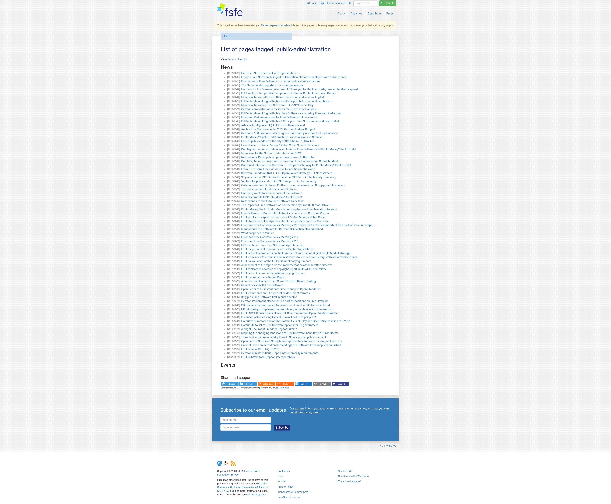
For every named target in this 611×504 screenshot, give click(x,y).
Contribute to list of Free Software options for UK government (279, 325)
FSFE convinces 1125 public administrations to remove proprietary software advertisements (299, 257)
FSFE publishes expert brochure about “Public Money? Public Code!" (284, 217)
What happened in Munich (257, 233)
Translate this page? (349, 481)
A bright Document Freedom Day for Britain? (269, 329)
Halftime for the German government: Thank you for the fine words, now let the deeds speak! (299, 89)
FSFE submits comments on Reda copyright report (273, 273)
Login (313, 3)
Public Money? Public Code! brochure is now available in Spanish (281, 137)
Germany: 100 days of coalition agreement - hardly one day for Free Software (289, 133)
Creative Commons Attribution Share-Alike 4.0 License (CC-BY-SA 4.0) (242, 487)
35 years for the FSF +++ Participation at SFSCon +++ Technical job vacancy (288, 177)
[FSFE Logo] (229, 10)
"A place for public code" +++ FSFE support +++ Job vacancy (278, 181)
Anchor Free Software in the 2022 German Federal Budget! (278, 129)
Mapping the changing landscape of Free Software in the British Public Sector (289, 333)
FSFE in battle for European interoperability (268, 357)
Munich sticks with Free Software (262, 285)
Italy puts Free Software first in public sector (269, 297)
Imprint (282, 481)
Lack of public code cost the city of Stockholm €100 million (278, 141)
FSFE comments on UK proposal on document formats (275, 293)
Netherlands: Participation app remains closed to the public (278, 157)
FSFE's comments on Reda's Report (263, 277)
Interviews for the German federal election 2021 (271, 153)
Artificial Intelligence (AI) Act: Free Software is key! (273, 125)
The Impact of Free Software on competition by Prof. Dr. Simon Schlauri (286, 205)
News (232, 59)
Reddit (286, 384)
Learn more (284, 388)
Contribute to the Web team (353, 476)
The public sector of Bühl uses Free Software (269, 189)
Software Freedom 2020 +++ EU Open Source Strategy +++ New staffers (286, 173)
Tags (227, 36)
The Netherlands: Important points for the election (272, 85)
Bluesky (249, 384)
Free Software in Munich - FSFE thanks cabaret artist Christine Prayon (285, 213)
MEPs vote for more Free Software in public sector (272, 245)
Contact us (284, 471)
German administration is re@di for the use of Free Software (279, 109)
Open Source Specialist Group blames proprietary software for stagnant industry (291, 341)
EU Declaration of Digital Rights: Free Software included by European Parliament (291, 113)
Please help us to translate (275, 25)
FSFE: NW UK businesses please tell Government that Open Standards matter (290, 313)
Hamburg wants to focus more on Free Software (271, 193)
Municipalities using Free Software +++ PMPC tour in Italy (277, 105)
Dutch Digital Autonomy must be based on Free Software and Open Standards (290, 161)
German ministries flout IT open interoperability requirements (279, 353)
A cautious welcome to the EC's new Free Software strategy (278, 281)
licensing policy (257, 494)
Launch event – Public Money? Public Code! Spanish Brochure (280, 145)
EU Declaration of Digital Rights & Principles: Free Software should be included (290, 121)
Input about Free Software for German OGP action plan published (282, 229)
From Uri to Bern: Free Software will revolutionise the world (278, 169)
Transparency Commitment (293, 491)
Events (242, 59)
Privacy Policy (285, 486)
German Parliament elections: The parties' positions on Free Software (285, 301)
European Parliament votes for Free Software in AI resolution (279, 117)
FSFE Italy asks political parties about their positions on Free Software (285, 221)
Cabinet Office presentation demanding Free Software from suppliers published (291, 345)
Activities (356, 13)
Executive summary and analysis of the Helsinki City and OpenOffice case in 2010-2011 (296, 321)
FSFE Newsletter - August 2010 (261, 349)
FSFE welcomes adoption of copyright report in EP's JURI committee (284, 269)
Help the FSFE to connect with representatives (270, 73)
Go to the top (389, 445)
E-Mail (323, 384)
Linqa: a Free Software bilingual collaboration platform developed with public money (294, 77)
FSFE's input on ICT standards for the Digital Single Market (277, 249)
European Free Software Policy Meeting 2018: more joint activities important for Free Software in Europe (306, 225)
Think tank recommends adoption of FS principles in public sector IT (283, 337)
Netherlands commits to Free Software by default (272, 201)
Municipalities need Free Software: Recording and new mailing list (282, 97)
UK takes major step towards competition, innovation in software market (286, 309)
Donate (389, 3)
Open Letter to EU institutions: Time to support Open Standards (280, 289)
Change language (334, 3)
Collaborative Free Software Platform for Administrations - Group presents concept (293, 185)
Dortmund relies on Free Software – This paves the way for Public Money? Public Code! (296, 165)
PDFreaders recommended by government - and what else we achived (285, 305)
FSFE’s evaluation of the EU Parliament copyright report (276, 261)
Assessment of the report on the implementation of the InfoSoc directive (286, 265)
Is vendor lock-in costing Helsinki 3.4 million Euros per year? (278, 317)
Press (389, 13)
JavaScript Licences (289, 497)
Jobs (280, 476)
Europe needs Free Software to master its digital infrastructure (280, 81)
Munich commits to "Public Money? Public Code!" (272, 197)
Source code (345, 471)
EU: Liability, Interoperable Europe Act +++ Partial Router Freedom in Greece (288, 93)
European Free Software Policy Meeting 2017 (269, 237)
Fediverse (230, 384)
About (341, 13)
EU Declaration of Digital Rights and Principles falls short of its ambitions (286, 101)
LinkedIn (304, 384)
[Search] (350, 3)
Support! (341, 384)
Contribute (374, 13)
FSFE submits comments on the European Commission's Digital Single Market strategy (295, 253)
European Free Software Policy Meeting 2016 (269, 241)
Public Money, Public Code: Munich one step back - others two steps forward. (289, 209)
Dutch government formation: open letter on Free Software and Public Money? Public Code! (298, 149)
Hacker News (267, 384)
